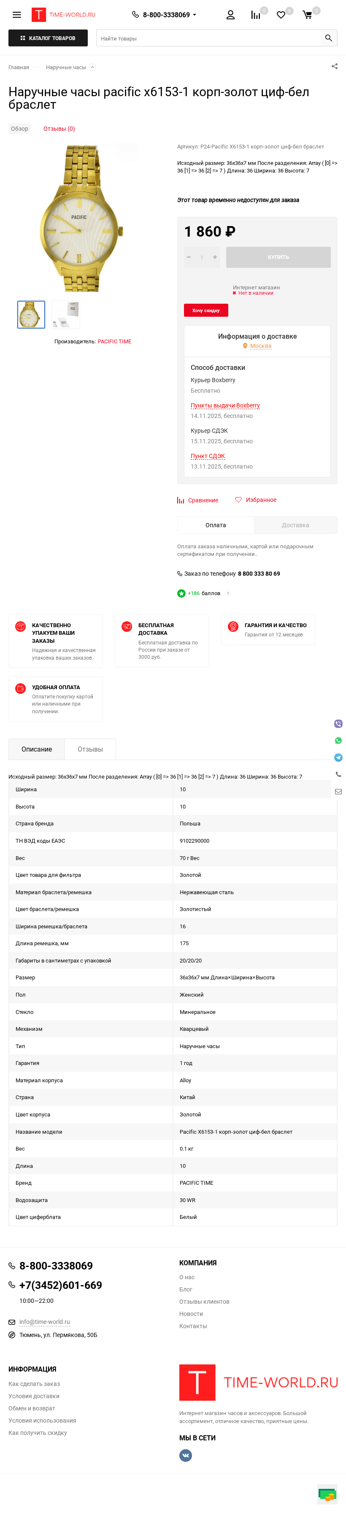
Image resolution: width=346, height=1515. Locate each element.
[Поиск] (328, 38)
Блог (185, 1289)
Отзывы (90, 749)
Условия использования (42, 1420)
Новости (191, 1314)
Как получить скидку (37, 1433)
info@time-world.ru (44, 1322)
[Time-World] (258, 1382)
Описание (37, 749)
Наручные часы (66, 67)
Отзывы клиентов (204, 1302)
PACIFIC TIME (114, 341)
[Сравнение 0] (255, 15)
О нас (187, 1277)
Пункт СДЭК (208, 456)
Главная (18, 67)
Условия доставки (33, 1396)
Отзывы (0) (59, 128)
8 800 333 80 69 (259, 574)
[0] (307, 15)
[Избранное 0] (281, 15)
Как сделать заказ (34, 1384)
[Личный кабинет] (231, 14)
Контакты (193, 1326)
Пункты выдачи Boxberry (225, 405)
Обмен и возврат (31, 1408)
